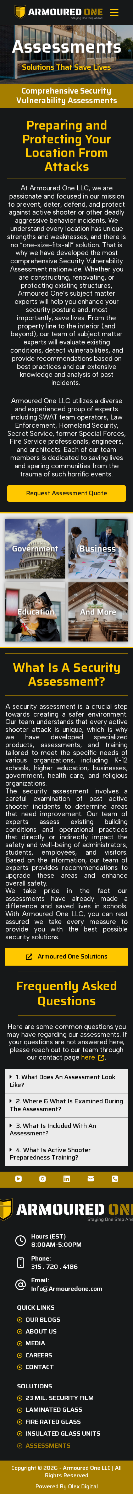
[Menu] (114, 12)
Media (35, 1343)
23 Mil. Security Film (60, 1398)
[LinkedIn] (66, 1179)
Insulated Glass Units (63, 1434)
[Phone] (115, 1179)
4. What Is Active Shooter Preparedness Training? (50, 1154)
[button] (66, 1081)
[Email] (91, 1179)
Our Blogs (43, 1320)
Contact (40, 1367)
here (88, 1057)
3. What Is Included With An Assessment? (53, 1130)
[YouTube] (18, 1179)
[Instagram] (42, 1179)
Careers (39, 1355)
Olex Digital (83, 1486)
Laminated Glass (54, 1410)
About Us (41, 1331)
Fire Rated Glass (53, 1422)
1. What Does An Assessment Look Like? (62, 1081)
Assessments (48, 1446)
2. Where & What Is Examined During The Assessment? (66, 1105)
